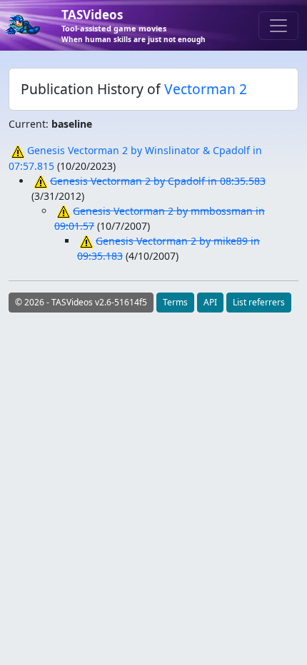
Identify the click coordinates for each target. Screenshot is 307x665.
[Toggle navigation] (278, 25)
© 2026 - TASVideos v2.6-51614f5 (81, 302)
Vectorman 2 (205, 88)
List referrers (259, 302)
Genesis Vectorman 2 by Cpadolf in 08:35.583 (158, 181)
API (210, 302)
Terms (175, 302)
